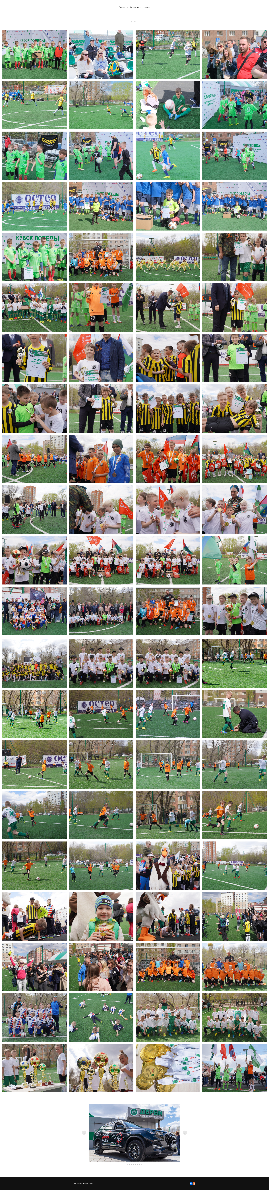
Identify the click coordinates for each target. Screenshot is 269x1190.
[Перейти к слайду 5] (133, 1164)
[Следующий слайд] (185, 1133)
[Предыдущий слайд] (84, 1133)
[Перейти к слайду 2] (127, 1164)
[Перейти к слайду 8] (139, 1164)
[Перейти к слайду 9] (141, 1164)
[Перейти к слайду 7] (137, 1164)
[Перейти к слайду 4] (131, 1164)
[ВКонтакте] (191, 1183)
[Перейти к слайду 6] (135, 1164)
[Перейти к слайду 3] (129, 1164)
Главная (122, 7)
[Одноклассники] (194, 1183)
